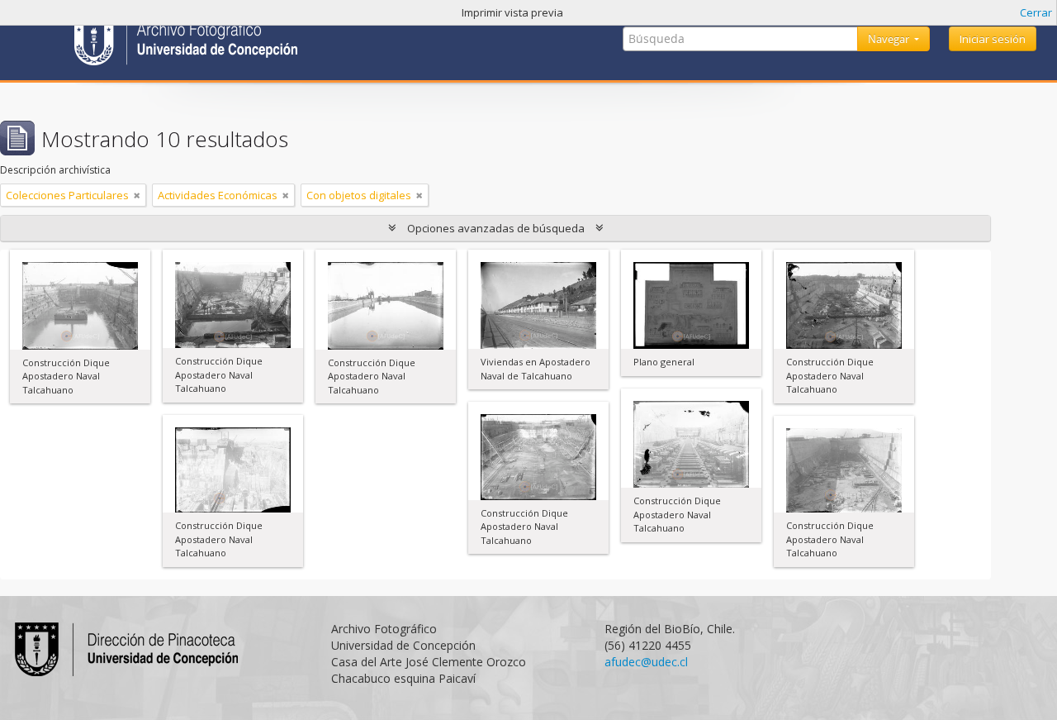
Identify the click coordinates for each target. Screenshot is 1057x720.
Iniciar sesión (993, 38)
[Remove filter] (137, 195)
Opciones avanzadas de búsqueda (496, 228)
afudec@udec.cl (646, 662)
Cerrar (1036, 12)
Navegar (890, 38)
